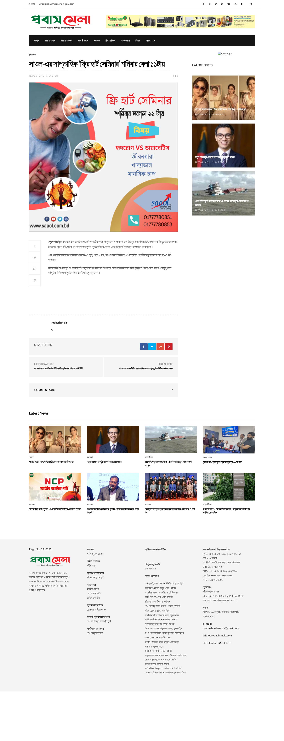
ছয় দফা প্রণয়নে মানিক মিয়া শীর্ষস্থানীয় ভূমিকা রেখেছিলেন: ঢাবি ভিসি (58, 368)
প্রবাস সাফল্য (66, 40)
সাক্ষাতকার (125, 40)
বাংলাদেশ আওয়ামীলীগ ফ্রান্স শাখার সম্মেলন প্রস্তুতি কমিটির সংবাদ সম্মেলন (146, 368)
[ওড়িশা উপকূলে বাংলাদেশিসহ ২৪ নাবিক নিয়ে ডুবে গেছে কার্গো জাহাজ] (223, 193)
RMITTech (224, 643)
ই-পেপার (32, 4)
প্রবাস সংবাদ (50, 40)
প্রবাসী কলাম (83, 40)
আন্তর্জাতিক (149, 457)
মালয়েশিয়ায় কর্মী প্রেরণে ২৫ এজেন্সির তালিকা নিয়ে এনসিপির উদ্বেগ (55, 509)
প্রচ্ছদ (36, 40)
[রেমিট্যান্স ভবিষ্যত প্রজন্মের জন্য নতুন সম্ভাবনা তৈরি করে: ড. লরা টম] (171, 487)
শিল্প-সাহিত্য (110, 40)
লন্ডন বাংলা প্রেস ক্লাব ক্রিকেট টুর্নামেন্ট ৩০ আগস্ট (222, 462)
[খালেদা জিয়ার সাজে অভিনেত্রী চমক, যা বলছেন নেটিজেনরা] (223, 98)
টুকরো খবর (32, 54)
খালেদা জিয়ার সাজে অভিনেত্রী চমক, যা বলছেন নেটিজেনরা (220, 109)
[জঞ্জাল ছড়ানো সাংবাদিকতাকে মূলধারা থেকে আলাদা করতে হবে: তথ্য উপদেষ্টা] (113, 487)
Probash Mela (36, 76)
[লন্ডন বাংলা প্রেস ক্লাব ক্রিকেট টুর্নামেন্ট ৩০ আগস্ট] (229, 439)
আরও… (149, 40)
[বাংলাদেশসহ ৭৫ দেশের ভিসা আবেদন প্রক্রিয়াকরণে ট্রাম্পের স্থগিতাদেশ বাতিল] (229, 487)
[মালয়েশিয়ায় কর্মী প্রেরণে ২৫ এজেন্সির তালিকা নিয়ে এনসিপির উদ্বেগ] (55, 487)
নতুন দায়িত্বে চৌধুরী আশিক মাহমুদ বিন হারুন (215, 157)
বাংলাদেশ (90, 457)
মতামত (97, 40)
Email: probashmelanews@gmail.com (56, 4)
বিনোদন (31, 457)
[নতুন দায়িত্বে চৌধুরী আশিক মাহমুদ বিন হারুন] (223, 146)
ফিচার (137, 40)
